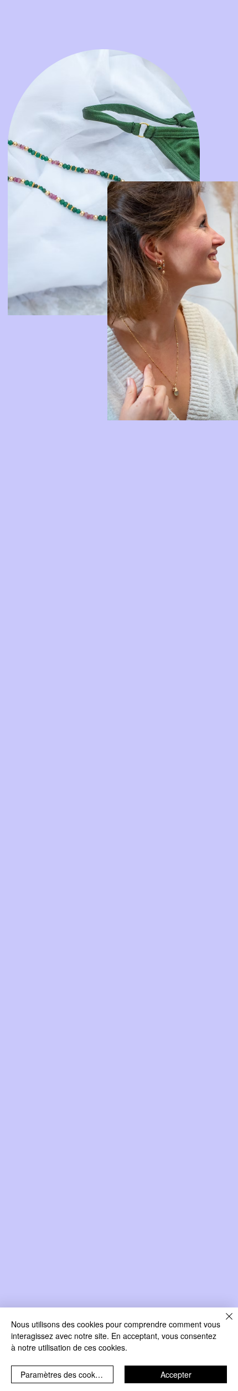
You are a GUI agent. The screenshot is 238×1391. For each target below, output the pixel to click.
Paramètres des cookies (62, 1374)
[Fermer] (222, 1323)
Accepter (176, 1374)
